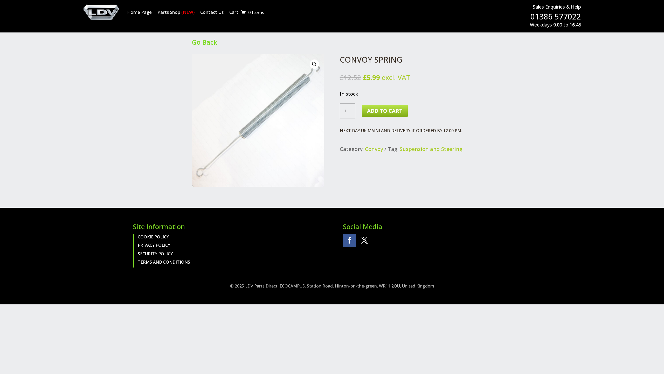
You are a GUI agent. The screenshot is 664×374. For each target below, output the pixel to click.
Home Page (139, 12)
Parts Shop (176, 12)
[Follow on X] (364, 240)
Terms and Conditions (164, 262)
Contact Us (212, 12)
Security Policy (155, 254)
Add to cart (385, 110)
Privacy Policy (154, 245)
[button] (314, 64)
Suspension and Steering (431, 148)
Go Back (204, 42)
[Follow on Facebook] (349, 240)
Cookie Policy (153, 237)
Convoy (374, 148)
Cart (233, 12)
